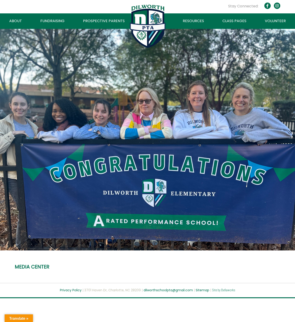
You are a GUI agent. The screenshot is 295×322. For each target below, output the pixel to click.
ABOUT (15, 21)
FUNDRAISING (52, 21)
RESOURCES (193, 21)
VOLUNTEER (275, 21)
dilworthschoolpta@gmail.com (169, 290)
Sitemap (202, 290)
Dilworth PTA (147, 26)
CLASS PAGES (234, 21)
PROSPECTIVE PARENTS (104, 21)
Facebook (267, 5)
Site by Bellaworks (223, 290)
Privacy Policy (71, 290)
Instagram (276, 5)
